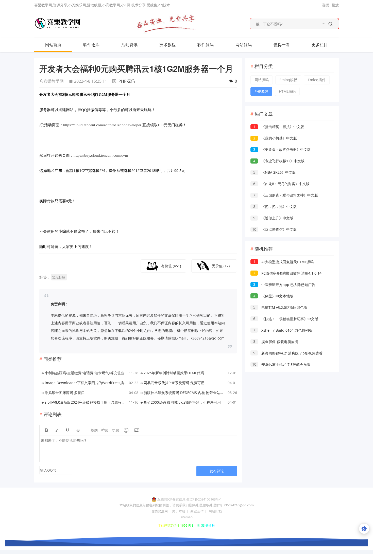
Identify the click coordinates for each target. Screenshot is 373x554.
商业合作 (197, 511)
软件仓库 (91, 44)
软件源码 (205, 44)
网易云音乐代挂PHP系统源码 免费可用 (174, 382)
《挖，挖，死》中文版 (275, 206)
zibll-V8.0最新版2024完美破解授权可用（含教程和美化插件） (86, 402)
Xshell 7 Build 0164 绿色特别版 (282, 330)
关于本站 (178, 511)
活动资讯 (129, 44)
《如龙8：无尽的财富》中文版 (281, 183)
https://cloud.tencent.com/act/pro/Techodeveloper (102, 125)
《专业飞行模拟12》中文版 (278, 160)
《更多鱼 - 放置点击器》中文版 (282, 149)
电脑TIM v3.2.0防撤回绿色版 (280, 307)
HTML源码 (287, 91)
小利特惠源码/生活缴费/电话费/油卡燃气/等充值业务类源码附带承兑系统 (86, 372)
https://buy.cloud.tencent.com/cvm (101, 155)
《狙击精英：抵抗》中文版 (278, 126)
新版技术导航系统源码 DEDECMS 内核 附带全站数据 (185, 392)
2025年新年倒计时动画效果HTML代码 (174, 372)
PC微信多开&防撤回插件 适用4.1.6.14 (287, 273)
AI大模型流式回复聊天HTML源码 (283, 261)
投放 (335, 5)
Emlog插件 (317, 79)
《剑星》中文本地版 (273, 296)
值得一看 (282, 44)
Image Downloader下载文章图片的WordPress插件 (86, 382)
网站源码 (243, 44)
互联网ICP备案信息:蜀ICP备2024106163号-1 (189, 499)
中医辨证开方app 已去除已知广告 (284, 284)
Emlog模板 (288, 79)
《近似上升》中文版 (273, 218)
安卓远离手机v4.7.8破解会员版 (281, 364)
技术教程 (167, 44)
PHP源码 (126, 81)
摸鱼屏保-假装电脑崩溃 (275, 341)
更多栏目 (320, 44)
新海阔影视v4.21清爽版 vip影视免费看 (288, 353)
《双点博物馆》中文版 (274, 229)
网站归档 (215, 511)
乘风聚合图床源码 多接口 (65, 392)
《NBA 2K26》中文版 (274, 172)
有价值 (171, 265)
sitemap (186, 517)
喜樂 (325, 5)
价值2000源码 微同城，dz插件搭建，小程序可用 (182, 402)
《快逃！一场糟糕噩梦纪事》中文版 (285, 318)
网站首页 (53, 44)
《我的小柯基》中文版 (275, 138)
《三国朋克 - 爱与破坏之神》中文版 (285, 195)
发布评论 (217, 471)
